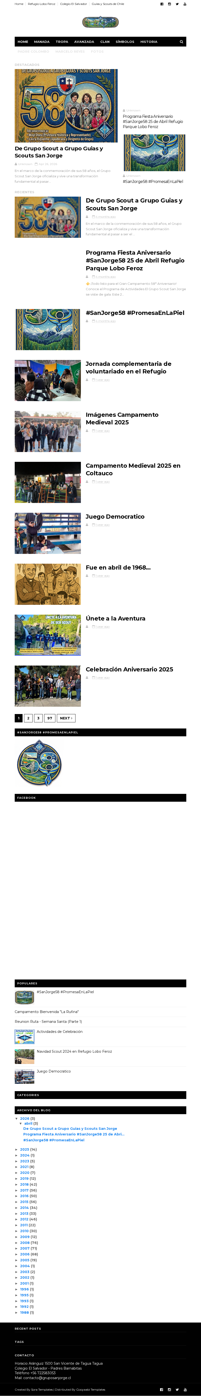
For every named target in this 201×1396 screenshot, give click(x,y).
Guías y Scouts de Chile (108, 4)
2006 (25, 1254)
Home (19, 4)
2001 (24, 1283)
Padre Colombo (33, 51)
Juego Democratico (115, 516)
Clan (105, 42)
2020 (24, 1172)
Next (65, 718)
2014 (24, 1207)
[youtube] (185, 4)
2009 (25, 1237)
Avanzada (84, 42)
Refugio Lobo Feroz (41, 4)
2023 (24, 1161)
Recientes (24, 192)
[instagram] (169, 4)
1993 (24, 1301)
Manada (42, 42)
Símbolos (125, 42)
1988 (24, 1312)
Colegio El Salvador (73, 4)
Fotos (97, 51)
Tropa (62, 42)
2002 (24, 1277)
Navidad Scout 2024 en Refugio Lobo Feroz (74, 1051)
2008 (25, 1243)
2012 (24, 1219)
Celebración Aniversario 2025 (129, 669)
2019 (24, 1178)
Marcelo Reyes (70, 51)
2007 (25, 1248)
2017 (24, 1190)
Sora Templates (42, 1389)
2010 (24, 1231)
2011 (24, 1225)
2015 (24, 1202)
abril (28, 1123)
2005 (24, 1260)
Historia (148, 42)
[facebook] (162, 4)
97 (49, 718)
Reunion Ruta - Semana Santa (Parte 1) (48, 1021)
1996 (24, 1289)
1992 (24, 1306)
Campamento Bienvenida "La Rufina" (47, 1012)
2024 (25, 1155)
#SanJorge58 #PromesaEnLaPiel (153, 181)
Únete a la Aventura (116, 618)
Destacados (27, 65)
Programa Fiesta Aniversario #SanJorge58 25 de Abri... (74, 1134)
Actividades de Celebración (60, 1031)
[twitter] (177, 4)
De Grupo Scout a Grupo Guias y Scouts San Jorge (59, 152)
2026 (24, 1118)
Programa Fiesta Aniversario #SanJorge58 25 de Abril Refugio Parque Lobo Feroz (153, 121)
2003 (24, 1272)
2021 (24, 1167)
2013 (24, 1213)
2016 (24, 1196)
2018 (24, 1184)
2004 (25, 1266)
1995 (24, 1295)
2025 (24, 1149)
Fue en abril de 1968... (118, 567)
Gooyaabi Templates (90, 1389)
